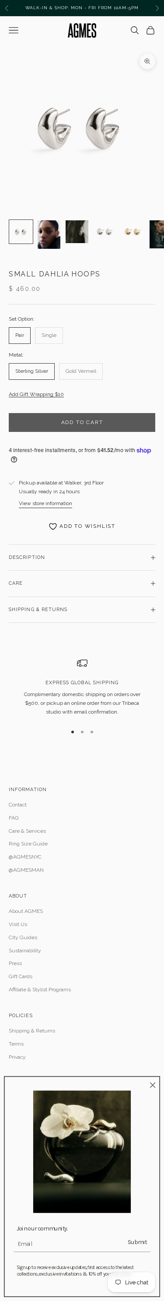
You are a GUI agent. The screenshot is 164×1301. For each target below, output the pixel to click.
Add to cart (82, 422)
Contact (18, 805)
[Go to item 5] (133, 231)
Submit (137, 1241)
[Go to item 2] (49, 234)
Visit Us (18, 924)
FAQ (13, 818)
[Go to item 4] (105, 231)
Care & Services (27, 831)
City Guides (23, 937)
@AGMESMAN (26, 870)
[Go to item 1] (21, 231)
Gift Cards (20, 976)
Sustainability (25, 950)
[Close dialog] (153, 1085)
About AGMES (26, 911)
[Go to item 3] (77, 231)
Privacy (17, 1057)
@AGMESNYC (25, 857)
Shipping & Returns (32, 1031)
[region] (82, 687)
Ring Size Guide (28, 844)
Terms (16, 1044)
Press (15, 963)
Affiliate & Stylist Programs (40, 989)
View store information (45, 503)
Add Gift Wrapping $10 (36, 394)
